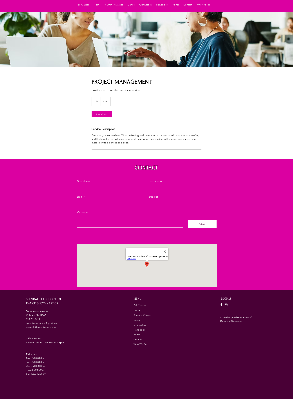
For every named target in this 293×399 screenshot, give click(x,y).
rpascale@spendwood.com (41, 327)
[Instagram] (226, 304)
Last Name (155, 181)
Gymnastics (140, 324)
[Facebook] (221, 304)
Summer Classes (142, 315)
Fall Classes (140, 305)
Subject (153, 196)
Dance (137, 319)
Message (82, 212)
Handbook (139, 329)
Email (80, 196)
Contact (138, 339)
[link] (102, 114)
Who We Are (140, 344)
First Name (83, 181)
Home (137, 310)
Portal (137, 334)
